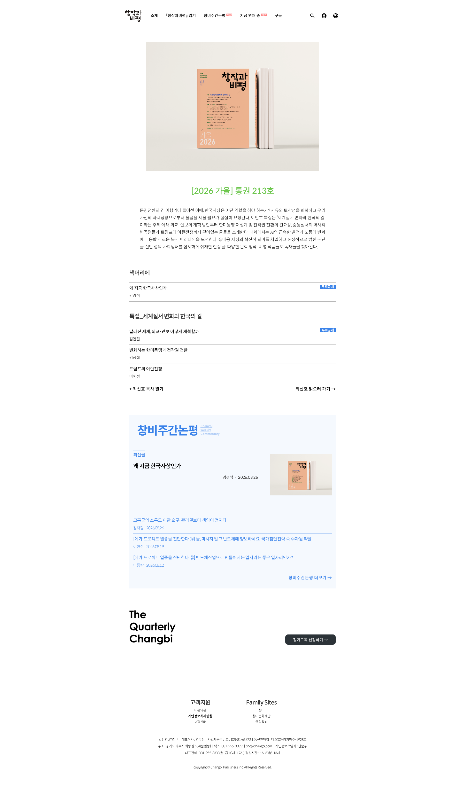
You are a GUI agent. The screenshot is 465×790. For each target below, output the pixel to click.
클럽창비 (261, 722)
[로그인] (324, 16)
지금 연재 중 (253, 15)
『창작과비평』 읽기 (181, 15)
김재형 (138, 528)
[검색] (312, 16)
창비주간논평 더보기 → (310, 577)
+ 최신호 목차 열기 (146, 389)
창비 (261, 710)
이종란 (138, 565)
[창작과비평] (133, 16)
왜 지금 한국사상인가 (157, 466)
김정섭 (134, 357)
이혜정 (134, 376)
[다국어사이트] (335, 16)
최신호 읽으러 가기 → (315, 389)
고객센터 (200, 722)
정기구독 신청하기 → (310, 639)
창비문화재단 (261, 716)
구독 (278, 15)
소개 (154, 15)
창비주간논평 (218, 15)
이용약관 (200, 710)
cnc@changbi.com (259, 746)
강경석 (134, 295)
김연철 (134, 339)
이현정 (138, 546)
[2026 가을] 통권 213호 (232, 191)
